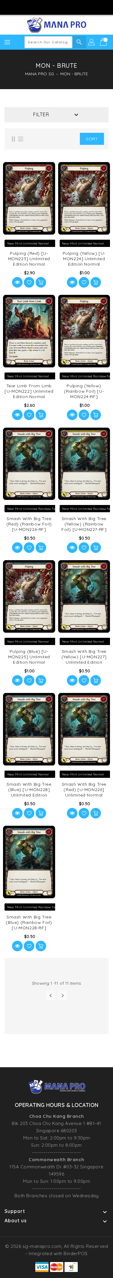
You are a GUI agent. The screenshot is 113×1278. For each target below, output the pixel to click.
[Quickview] (17, 282)
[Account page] (92, 42)
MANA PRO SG (39, 73)
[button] (70, 139)
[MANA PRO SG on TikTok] (73, 6)
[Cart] (104, 42)
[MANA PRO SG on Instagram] (50, 6)
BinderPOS (76, 1253)
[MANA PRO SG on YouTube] (62, 6)
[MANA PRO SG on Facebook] (39, 6)
